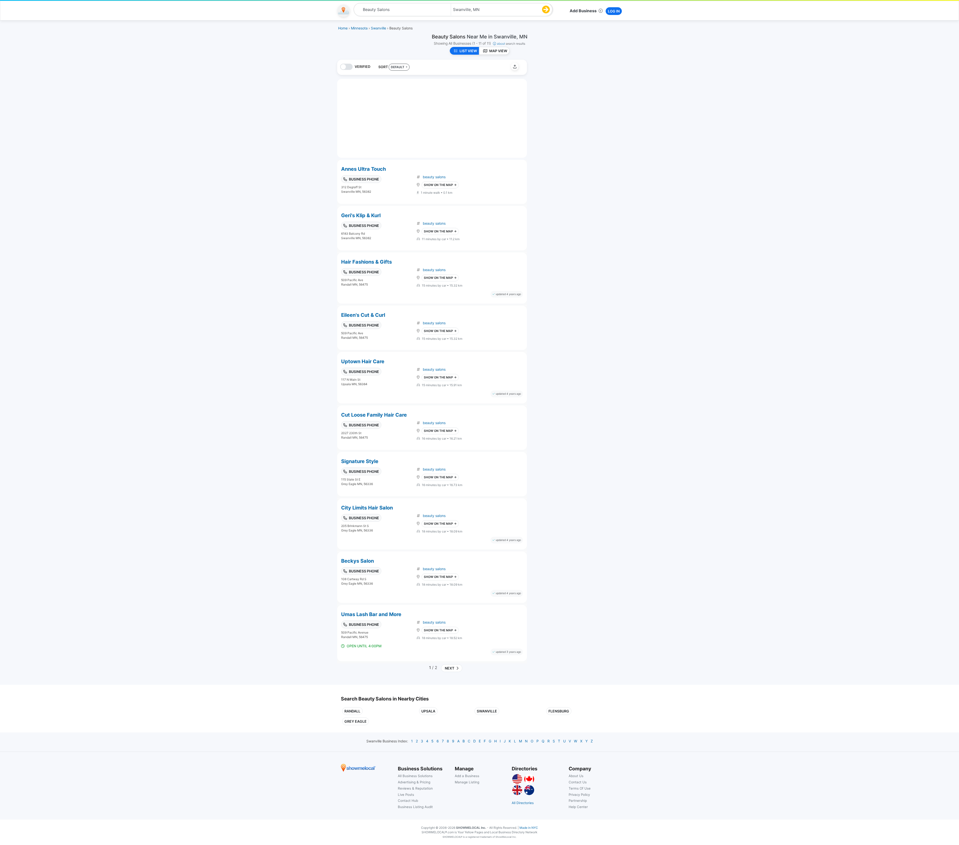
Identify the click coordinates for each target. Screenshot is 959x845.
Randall (352, 711)
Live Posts (406, 795)
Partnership (578, 801)
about (511, 43)
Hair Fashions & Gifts (366, 262)
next (448, 668)
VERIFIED (362, 66)
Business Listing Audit (415, 807)
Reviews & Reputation (415, 788)
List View (468, 51)
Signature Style (359, 461)
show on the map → (440, 185)
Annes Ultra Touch (363, 169)
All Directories (523, 803)
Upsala (428, 711)
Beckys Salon (357, 561)
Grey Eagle (355, 721)
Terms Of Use (580, 788)
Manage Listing (467, 782)
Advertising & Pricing (414, 782)
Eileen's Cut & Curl (363, 315)
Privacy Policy (579, 795)
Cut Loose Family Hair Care (374, 415)
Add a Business (467, 776)
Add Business (583, 10)
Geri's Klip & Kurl (361, 215)
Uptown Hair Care (362, 361)
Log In (614, 11)
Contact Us (578, 782)
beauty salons (434, 177)
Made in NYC (528, 828)
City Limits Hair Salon (367, 508)
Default (398, 67)
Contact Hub (408, 801)
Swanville (487, 711)
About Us (576, 776)
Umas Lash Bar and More (371, 614)
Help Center (578, 807)
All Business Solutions (415, 776)
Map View (498, 51)
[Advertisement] (573, 95)
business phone (364, 179)
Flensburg (558, 711)
